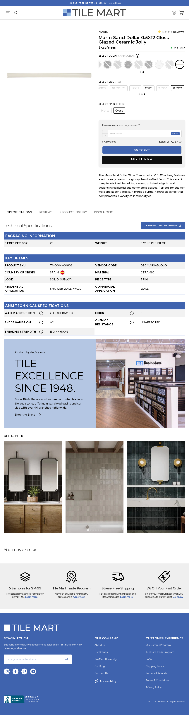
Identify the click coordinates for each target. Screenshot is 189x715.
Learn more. (31, 596)
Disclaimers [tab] (104, 212)
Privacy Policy (153, 687)
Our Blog (99, 666)
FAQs (149, 659)
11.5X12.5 (100, 88)
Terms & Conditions (157, 680)
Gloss (119, 110)
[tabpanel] (94, 276)
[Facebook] (15, 671)
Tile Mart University (105, 659)
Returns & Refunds (156, 673)
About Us (100, 645)
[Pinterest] (24, 671)
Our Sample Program (158, 645)
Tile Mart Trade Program (160, 652)
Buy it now (142, 159)
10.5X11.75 (119, 88)
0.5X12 (177, 88)
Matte (105, 110)
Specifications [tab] (19, 212)
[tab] (140, 72)
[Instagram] (7, 671)
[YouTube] (33, 671)
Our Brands (101, 652)
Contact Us (101, 673)
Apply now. (79, 596)
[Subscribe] (66, 659)
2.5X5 (148, 88)
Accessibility (108, 681)
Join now (178, 596)
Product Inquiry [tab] (73, 212)
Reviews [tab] (45, 212)
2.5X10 (162, 88)
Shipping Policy (155, 666)
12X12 (135, 88)
